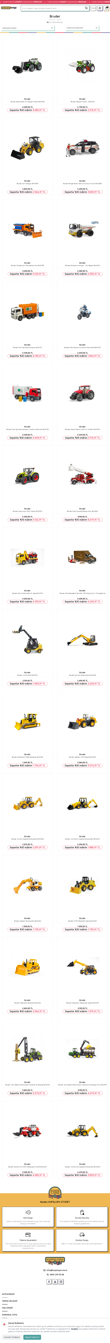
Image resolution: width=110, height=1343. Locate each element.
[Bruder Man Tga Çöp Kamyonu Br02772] (27, 312)
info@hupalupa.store (57, 1270)
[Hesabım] (99, 8)
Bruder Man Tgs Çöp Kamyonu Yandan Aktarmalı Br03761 (27, 429)
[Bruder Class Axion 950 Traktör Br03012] (27, 475)
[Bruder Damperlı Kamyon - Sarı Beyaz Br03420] (82, 230)
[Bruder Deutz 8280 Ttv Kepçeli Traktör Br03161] (27, 66)
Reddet (74, 1329)
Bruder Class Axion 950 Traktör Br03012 (27, 511)
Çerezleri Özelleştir (12, 1337)
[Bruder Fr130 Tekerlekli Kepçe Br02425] (82, 885)
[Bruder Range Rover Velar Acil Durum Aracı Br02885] (82, 148)
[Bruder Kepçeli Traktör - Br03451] (82, 66)
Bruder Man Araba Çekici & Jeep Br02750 (27, 593)
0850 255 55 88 (57, 1274)
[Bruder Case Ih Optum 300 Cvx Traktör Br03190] (82, 394)
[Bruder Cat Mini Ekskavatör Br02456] (82, 639)
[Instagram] (61, 1281)
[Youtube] (55, 1281)
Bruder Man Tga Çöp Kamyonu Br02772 (27, 347)
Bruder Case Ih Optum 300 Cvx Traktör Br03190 (82, 429)
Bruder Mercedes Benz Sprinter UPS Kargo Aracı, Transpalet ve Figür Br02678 (82, 593)
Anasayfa (52, 19)
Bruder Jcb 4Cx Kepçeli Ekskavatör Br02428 (28, 839)
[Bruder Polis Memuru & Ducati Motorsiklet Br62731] (82, 312)
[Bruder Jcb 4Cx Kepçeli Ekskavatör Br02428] (27, 803)
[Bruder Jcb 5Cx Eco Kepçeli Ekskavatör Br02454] (82, 1131)
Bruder (27, 99)
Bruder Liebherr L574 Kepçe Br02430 (82, 757)
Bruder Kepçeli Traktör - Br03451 (82, 102)
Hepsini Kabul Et (32, 1337)
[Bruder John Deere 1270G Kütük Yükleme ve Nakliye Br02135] (27, 1049)
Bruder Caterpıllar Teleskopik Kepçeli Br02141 (82, 1003)
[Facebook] (49, 1281)
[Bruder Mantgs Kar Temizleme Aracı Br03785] (27, 230)
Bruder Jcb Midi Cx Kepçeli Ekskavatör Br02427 (82, 839)
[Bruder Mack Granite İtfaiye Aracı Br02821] (82, 475)
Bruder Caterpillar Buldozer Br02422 (27, 1003)
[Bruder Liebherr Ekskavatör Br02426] (27, 885)
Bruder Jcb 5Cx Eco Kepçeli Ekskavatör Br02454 (82, 1167)
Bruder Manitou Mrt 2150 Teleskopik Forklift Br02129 (27, 1167)
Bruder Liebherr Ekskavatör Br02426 (27, 921)
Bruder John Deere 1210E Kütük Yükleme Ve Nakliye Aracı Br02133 (82, 1085)
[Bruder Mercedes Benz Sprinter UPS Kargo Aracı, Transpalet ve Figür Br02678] (82, 557)
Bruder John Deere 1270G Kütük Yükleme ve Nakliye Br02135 (27, 1085)
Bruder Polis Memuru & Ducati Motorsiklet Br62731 (82, 347)
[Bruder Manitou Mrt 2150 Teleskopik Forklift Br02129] (27, 1131)
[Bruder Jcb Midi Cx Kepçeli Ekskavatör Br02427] (82, 803)
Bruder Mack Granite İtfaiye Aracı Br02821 (82, 511)
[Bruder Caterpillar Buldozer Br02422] (27, 967)
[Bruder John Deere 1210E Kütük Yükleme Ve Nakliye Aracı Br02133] (82, 1049)
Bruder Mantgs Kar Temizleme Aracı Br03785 (27, 265)
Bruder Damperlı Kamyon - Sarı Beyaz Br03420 (82, 265)
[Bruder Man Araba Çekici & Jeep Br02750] (27, 557)
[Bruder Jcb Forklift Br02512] (27, 639)
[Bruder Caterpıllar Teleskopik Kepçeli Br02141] (82, 967)
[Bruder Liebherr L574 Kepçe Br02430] (82, 721)
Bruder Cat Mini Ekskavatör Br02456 (82, 675)
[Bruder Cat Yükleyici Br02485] (27, 148)
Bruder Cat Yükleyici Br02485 (27, 184)
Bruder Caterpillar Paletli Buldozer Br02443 (27, 757)
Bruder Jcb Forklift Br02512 (27, 675)
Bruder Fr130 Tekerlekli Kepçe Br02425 (82, 921)
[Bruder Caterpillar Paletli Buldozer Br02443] (27, 721)
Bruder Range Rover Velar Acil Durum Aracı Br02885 (82, 184)
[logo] (8, 8)
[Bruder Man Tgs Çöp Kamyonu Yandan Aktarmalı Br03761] (27, 394)
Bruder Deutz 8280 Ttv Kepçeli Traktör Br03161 (28, 102)
